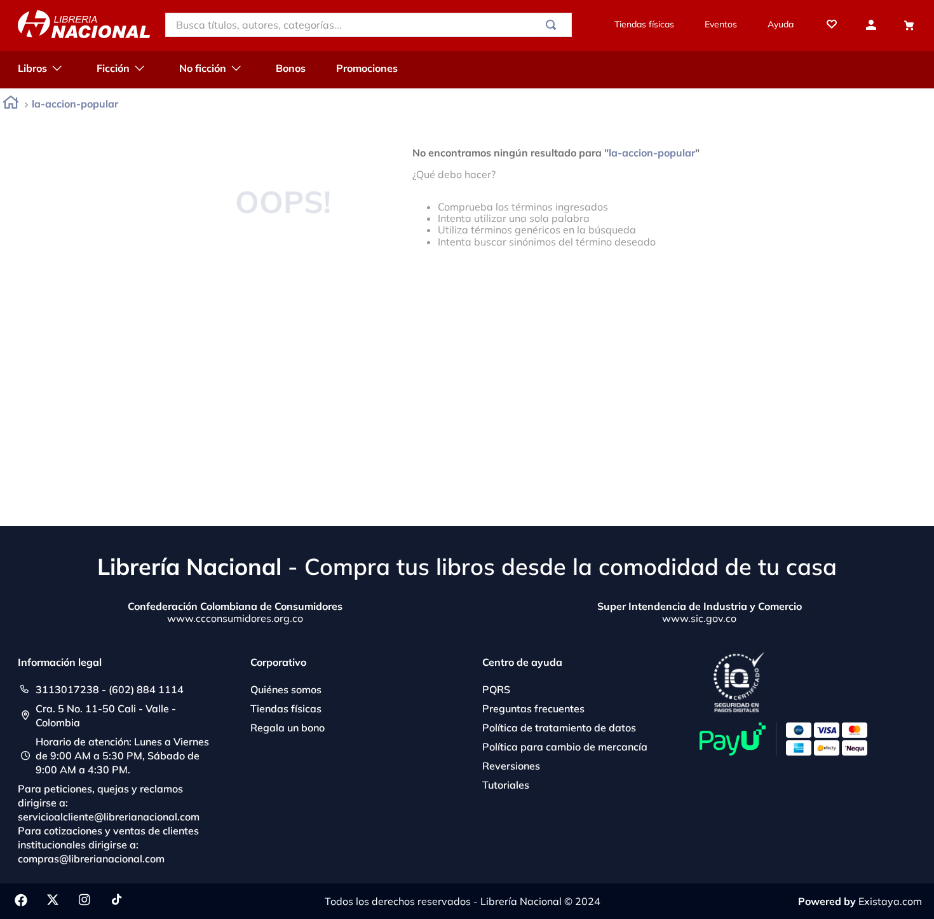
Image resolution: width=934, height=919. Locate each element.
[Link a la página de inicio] (11, 104)
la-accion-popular (75, 103)
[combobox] (368, 25)
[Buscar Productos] (553, 24)
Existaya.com (890, 901)
